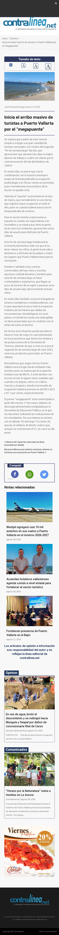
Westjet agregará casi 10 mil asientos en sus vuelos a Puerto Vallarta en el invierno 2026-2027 (27, 531)
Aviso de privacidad (48, 931)
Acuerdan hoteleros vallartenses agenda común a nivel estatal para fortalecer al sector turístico (28, 583)
